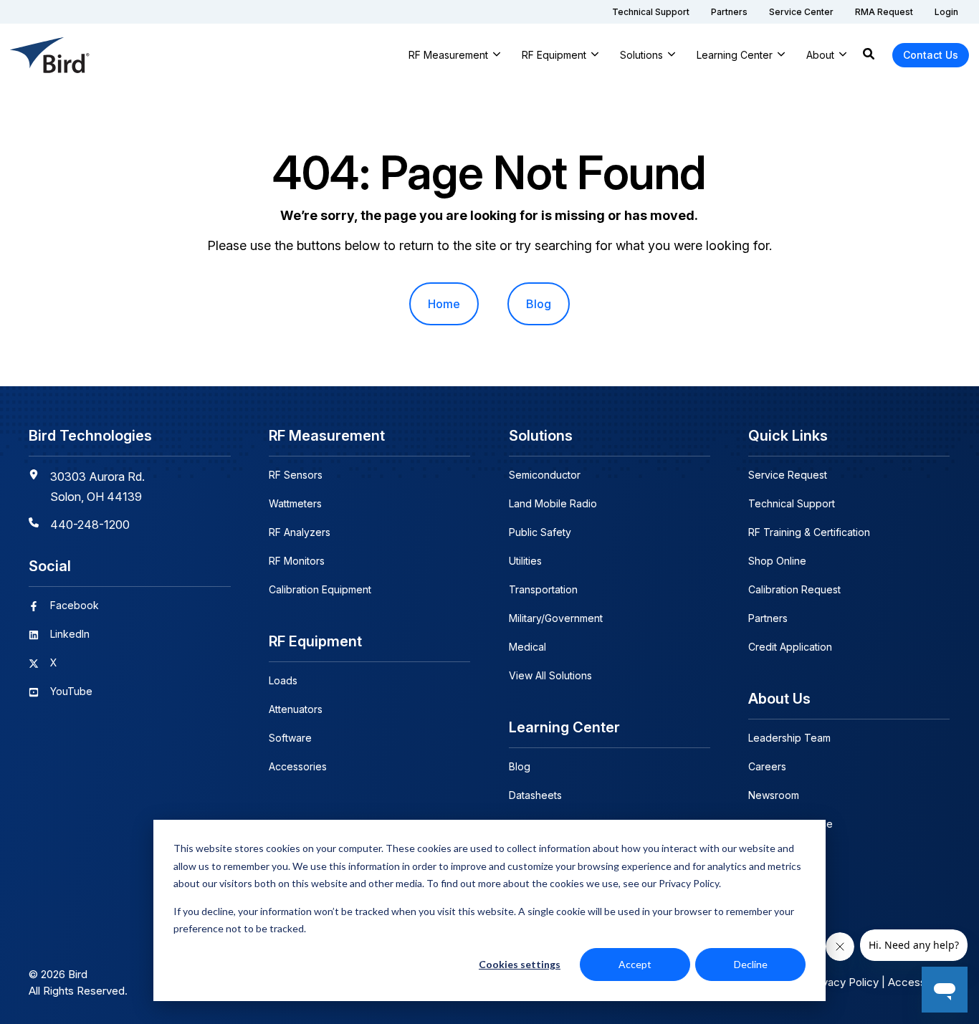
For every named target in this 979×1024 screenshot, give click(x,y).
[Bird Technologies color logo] (50, 55)
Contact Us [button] (930, 55)
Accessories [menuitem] (298, 766)
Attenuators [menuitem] (296, 709)
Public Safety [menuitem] (540, 532)
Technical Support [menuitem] (791, 503)
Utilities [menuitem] (525, 561)
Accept (635, 964)
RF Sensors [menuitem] (296, 475)
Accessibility (919, 982)
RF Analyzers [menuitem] (299, 532)
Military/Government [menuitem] (556, 618)
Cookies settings (519, 964)
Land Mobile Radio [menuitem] (553, 503)
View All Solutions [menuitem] (550, 675)
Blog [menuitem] (538, 304)
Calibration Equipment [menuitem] (320, 589)
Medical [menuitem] (527, 647)
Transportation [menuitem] (543, 589)
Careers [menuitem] (767, 766)
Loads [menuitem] (283, 680)
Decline (751, 964)
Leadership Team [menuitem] (789, 738)
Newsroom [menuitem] (773, 795)
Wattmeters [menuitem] (295, 503)
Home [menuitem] (444, 304)
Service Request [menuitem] (787, 475)
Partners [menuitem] (768, 618)
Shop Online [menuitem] (777, 561)
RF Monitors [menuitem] (297, 561)
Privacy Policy (844, 982)
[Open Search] (869, 55)
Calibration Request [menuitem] (794, 589)
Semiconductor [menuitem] (545, 475)
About (820, 55)
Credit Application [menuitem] (790, 647)
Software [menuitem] (290, 738)
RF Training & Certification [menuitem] (809, 532)
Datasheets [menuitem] (535, 795)
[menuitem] (650, 12)
